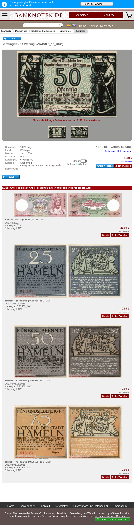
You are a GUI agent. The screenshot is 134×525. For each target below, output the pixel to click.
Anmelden (82, 15)
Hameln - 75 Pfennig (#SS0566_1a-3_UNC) (28, 462)
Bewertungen (27, 506)
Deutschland (21, 31)
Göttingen (80, 31)
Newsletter (106, 26)
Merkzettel (109, 15)
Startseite (6, 31)
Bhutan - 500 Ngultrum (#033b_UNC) (25, 219)
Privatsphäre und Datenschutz (90, 506)
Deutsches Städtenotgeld (43, 31)
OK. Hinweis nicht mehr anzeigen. (112, 519)
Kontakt (93, 26)
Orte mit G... (66, 31)
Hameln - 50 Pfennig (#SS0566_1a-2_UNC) (28, 380)
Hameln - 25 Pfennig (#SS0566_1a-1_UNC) (28, 300)
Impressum (120, 506)
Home (82, 26)
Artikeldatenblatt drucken (117, 151)
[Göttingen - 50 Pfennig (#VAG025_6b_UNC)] (57, 132)
